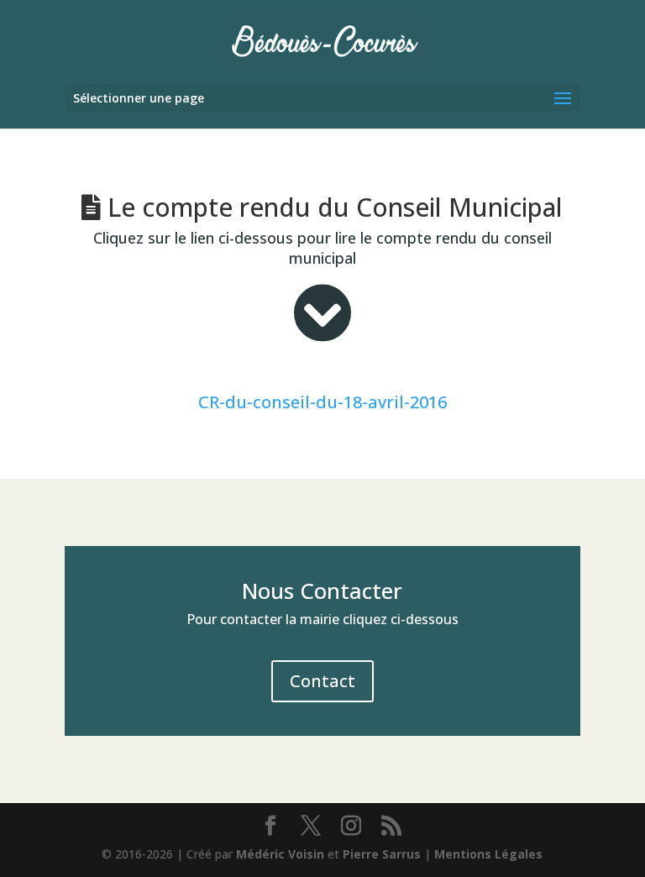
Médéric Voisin (280, 854)
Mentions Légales (488, 854)
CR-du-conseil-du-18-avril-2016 (322, 402)
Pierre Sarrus (382, 854)
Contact (322, 681)
